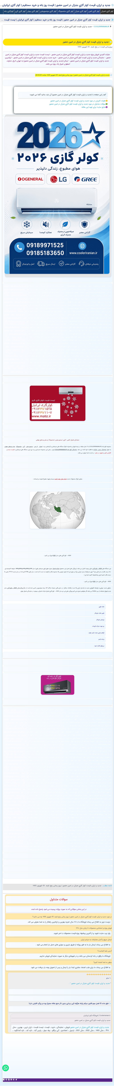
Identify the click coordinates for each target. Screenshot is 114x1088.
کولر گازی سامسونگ (65, 11)
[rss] (11, 1080)
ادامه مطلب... (106, 885)
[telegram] (16, 1080)
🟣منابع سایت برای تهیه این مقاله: (94, 107)
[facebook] (4, 1080)
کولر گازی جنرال (81, 11)
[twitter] (6, 1080)
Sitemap (89, 17)
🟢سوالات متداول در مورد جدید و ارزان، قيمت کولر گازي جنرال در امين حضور (78, 104)
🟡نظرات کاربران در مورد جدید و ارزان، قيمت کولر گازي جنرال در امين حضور (79, 101)
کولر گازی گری (20, 11)
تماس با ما (98, 17)
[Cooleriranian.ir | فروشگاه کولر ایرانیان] (57, 274)
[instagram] (14, 1080)
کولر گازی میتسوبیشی (48, 11)
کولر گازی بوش (32, 11)
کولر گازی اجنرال (107, 11)
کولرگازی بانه (8, 11)
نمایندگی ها (108, 17)
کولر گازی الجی (93, 11)
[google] (9, 1080)
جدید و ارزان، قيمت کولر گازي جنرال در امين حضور (89, 1027)
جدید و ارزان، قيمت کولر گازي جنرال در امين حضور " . (89, 983)
